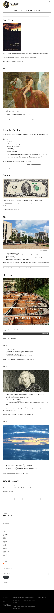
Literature (19, 267)
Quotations (24, 267)
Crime (4, 531)
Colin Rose (18, 399)
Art (3, 530)
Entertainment (13, 61)
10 (32, 499)
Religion (28, 267)
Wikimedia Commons (45, 250)
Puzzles (12, 338)
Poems (4, 545)
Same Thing (8, 19)
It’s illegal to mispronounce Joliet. (12, 253)
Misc (5, 68)
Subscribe (6, 577)
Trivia (22, 61)
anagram (19, 401)
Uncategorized (6, 556)
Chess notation (6, 604)
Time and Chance (11, 480)
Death (11, 267)
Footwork (7, 174)
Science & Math (29, 359)
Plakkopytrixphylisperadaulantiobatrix (32, 254)
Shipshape (7, 274)
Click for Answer (45, 333)
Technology (5, 554)
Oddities (4, 542)
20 (35, 499)
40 (41, 499)
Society (4, 552)
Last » (8, 502)
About (16, 10)
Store (4, 602)
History (11, 168)
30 (38, 499)
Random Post (9, 516)
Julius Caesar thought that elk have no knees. (15, 349)
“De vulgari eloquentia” (18, 394)
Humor (4, 538)
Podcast (29, 10)
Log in (4, 584)
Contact (37, 10)
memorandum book (8, 203)
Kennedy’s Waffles (11, 129)
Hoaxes (4, 537)
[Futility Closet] (10, 7)
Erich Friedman (31, 467)
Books (4, 601)
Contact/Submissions (7, 605)
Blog (22, 10)
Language (19, 61)
